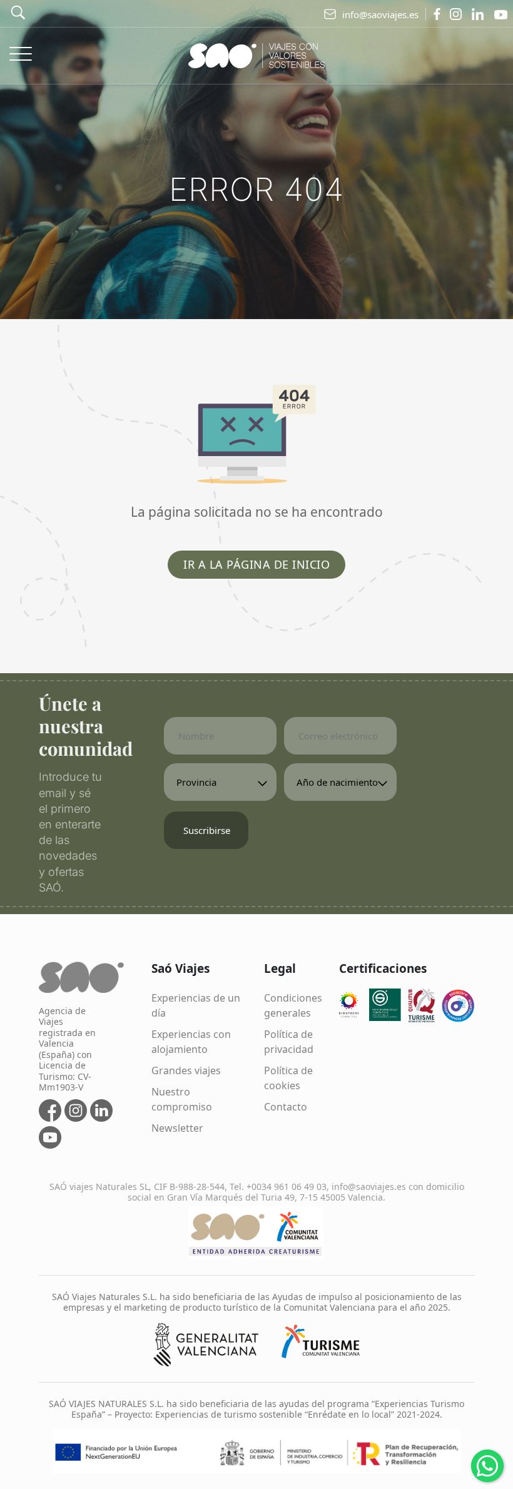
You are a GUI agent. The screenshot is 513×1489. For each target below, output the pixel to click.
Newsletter (177, 1128)
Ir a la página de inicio (256, 564)
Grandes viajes (186, 1070)
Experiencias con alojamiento (191, 1041)
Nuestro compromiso (181, 1099)
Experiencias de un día (195, 1005)
